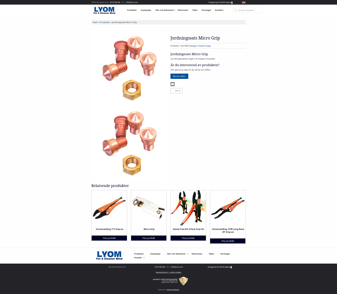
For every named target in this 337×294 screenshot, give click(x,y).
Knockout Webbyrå (173, 290)
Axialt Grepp (205, 45)
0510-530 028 (114, 2)
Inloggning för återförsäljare (220, 2)
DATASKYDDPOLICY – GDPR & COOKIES (168, 272)
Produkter (105, 22)
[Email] (172, 84)
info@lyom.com (131, 2)
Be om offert (179, 76)
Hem (95, 22)
